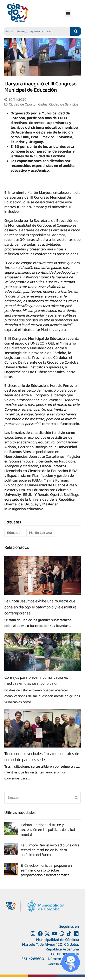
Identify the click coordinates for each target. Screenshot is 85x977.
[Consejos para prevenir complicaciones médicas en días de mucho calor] (42, 652)
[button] (68, 13)
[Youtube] (54, 933)
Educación (14, 532)
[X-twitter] (47, 933)
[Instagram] (33, 933)
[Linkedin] (76, 933)
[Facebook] (40, 933)
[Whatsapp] (61, 933)
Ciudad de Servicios (63, 104)
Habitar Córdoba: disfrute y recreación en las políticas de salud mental (48, 829)
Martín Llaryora (40, 532)
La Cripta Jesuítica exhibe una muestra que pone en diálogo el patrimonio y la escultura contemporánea (40, 606)
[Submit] (76, 797)
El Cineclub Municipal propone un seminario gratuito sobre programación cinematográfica (46, 870)
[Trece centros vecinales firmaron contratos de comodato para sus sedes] (42, 728)
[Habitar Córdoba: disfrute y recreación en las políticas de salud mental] (11, 828)
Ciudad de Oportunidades (28, 104)
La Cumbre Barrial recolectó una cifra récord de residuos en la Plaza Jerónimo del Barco (50, 850)
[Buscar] (42, 797)
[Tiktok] (69, 933)
